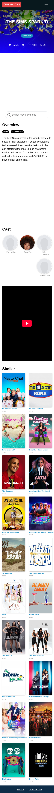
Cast (6, 229)
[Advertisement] (27, 80)
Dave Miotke (11, 252)
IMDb (5, 132)
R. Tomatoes (17, 132)
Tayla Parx (28, 252)
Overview (10, 125)
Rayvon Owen (45, 275)
